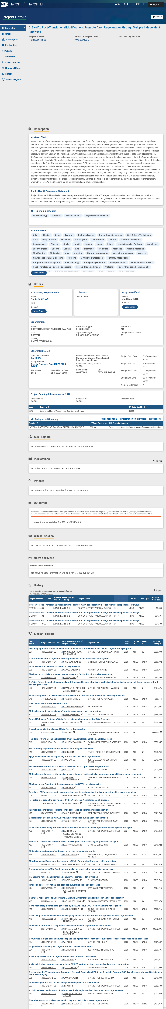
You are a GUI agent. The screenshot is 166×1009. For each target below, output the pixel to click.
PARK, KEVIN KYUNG (72, 722)
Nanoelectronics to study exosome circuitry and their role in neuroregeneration (68, 1000)
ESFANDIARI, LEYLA (72, 1004)
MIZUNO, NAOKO (71, 855)
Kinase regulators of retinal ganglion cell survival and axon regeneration (64, 885)
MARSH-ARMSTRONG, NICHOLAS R (72, 653)
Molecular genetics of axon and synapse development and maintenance (64, 982)
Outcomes (10, 56)
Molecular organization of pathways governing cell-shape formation (62, 851)
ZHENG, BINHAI (70, 872)
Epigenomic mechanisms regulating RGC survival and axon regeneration (64, 756)
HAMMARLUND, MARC (74, 707)
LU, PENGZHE (70, 831)
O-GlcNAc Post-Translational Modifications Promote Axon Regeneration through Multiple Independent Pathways (84, 605)
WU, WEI (68, 942)
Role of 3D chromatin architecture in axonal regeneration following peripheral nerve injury (73, 841)
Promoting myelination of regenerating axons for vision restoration (62, 956)
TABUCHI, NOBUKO (72, 813)
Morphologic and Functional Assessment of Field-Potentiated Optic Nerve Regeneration (72, 861)
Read (39, 272)
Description (10, 28)
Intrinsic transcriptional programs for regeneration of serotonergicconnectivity (68, 810)
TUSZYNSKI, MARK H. (73, 837)
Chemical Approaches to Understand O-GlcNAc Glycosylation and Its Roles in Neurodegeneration (76, 898)
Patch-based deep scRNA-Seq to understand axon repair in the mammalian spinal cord (71, 869)
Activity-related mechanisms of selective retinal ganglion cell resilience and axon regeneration (76, 990)
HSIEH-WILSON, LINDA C (74, 901)
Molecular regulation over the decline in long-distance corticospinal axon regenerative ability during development (85, 774)
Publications (11, 45)
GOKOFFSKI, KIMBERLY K (74, 864)
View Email (39, 311)
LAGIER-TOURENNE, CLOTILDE (71, 933)
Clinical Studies (12, 62)
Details (8, 34)
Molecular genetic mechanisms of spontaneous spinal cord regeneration (65, 711)
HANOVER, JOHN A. (72, 803)
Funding (155, 732)
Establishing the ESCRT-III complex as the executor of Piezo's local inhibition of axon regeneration (77, 695)
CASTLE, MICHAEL (72, 834)
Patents (8, 51)
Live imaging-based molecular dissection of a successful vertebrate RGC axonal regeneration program (80, 648)
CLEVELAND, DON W (72, 929)
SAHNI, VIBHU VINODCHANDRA (71, 779)
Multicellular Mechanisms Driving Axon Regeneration (55, 666)
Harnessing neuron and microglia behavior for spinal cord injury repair (63, 877)
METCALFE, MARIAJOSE (75, 795)
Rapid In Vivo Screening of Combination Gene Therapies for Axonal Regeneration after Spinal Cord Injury (80, 827)
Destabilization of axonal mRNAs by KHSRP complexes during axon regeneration (68, 818)
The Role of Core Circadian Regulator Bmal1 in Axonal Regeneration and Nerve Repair (71, 739)
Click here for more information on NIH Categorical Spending (131, 419)
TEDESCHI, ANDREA (73, 880)
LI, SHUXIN (69, 752)
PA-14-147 (36, 358)
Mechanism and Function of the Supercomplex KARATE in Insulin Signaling (65, 784)
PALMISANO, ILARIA (73, 845)
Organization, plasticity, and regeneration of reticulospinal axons (61, 946)
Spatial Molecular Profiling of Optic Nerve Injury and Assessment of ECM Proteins (69, 719)
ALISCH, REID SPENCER (74, 691)
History (8, 74)
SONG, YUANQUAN (72, 662)
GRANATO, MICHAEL (73, 715)
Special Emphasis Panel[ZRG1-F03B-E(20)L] (49, 365)
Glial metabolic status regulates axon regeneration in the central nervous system (69, 658)
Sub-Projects (12, 39)
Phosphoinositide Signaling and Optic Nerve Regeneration (57, 729)
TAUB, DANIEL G (39, 299)
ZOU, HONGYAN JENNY (74, 742)
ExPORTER (138, 4)
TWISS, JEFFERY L (72, 821)
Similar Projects (13, 79)
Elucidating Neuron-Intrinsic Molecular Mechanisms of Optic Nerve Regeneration (69, 766)
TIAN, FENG (69, 760)
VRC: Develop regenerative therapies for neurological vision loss (61, 748)
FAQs (117, 4)
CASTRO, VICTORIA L (73, 909)
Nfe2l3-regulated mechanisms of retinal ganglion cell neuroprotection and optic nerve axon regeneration (81, 915)
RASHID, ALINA (70, 678)
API (126, 4)
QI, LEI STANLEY (71, 968)
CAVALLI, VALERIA (72, 670)
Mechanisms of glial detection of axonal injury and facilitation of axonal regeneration (70, 674)
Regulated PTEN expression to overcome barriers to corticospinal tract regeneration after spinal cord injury (82, 792)
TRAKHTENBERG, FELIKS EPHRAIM (73, 920)
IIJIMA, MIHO (70, 788)
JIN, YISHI (68, 986)
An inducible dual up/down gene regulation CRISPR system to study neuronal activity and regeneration (79, 964)
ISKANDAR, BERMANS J (74, 688)
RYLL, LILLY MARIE (72, 699)
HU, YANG (68, 770)
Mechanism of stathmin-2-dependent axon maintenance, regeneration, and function (70, 925)
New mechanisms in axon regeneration (48, 703)
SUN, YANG (69, 732)
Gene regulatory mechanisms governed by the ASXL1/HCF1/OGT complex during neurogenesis (76, 906)
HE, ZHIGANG (70, 888)
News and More (13, 68)
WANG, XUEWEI (71, 978)
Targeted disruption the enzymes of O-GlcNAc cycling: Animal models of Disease (69, 800)
